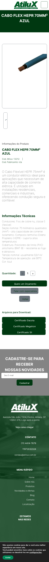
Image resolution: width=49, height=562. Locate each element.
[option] (5, 120)
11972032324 (29, 449)
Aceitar (8, 557)
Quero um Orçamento (25, 283)
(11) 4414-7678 (28, 443)
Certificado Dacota (24, 320)
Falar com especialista (25, 291)
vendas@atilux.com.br (25, 455)
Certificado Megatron (24, 326)
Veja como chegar (25, 427)
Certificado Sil (24, 332)
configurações (35, 552)
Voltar (25, 299)
